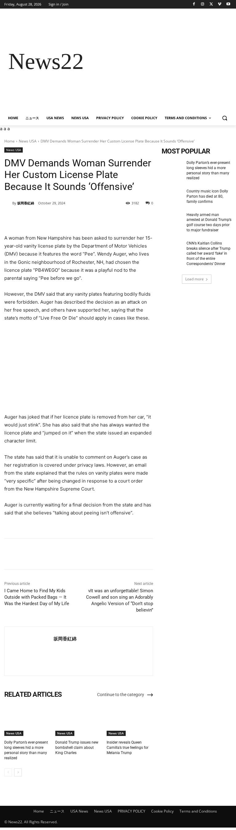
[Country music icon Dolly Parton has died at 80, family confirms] (172, 196)
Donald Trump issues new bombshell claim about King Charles (76, 747)
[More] (104, 219)
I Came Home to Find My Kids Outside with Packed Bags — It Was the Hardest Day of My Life (36, 597)
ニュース (57, 811)
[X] (211, 4)
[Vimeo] (219, 4)
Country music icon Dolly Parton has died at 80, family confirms (207, 196)
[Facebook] (194, 4)
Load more (194, 279)
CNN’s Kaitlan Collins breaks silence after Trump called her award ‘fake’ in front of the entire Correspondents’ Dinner (208, 253)
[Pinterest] (76, 219)
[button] (224, 118)
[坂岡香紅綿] (8, 203)
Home (9, 141)
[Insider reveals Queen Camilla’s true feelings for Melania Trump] (130, 719)
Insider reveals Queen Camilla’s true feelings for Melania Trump (127, 747)
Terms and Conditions (198, 811)
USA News (79, 811)
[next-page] (18, 772)
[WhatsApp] (90, 219)
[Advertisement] (160, 61)
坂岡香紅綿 (25, 203)
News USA (28, 141)
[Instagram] (202, 4)
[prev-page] (8, 772)
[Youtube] (228, 4)
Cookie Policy (162, 811)
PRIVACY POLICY (131, 811)
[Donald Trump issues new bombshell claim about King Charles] (78, 719)
